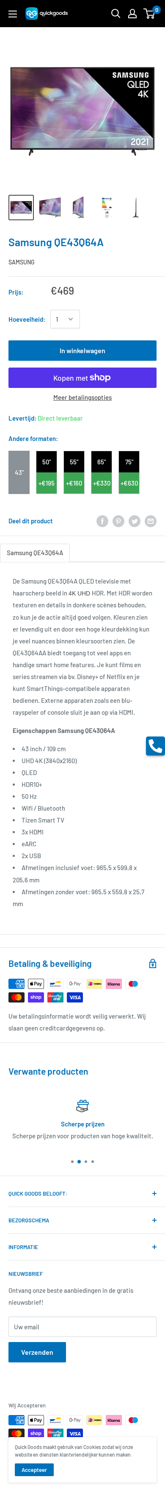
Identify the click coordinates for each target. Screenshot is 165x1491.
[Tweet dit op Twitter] (134, 520)
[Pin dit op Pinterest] (118, 520)
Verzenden (37, 1352)
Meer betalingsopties (82, 397)
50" (46, 462)
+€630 (129, 483)
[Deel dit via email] (151, 520)
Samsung (21, 262)
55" (74, 462)
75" (129, 462)
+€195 (46, 483)
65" (101, 462)
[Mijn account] (132, 13)
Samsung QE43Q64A (35, 552)
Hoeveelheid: (26, 319)
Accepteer (34, 1469)
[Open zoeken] (116, 13)
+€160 (74, 483)
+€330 (101, 483)
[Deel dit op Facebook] (102, 520)
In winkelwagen (82, 350)
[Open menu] (12, 14)
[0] (149, 13)
